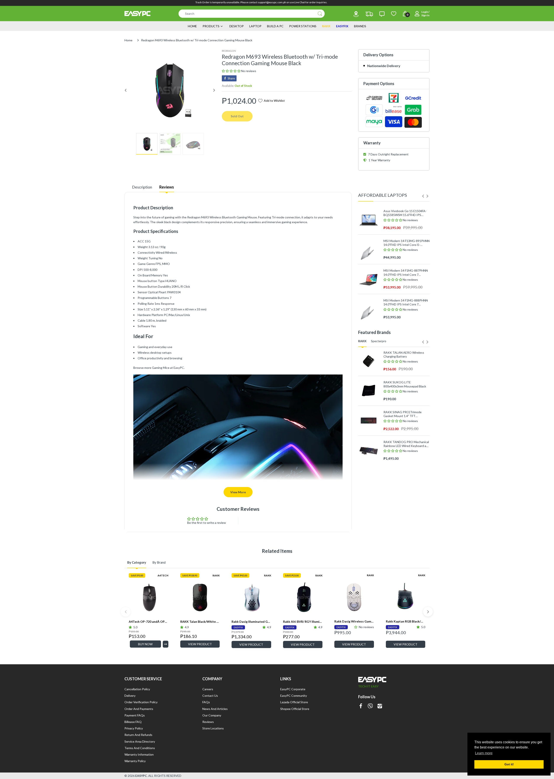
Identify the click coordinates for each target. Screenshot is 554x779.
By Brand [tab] (159, 562)
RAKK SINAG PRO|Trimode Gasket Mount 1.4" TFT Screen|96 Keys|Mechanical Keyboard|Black (402, 414)
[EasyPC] (137, 13)
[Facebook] (360, 706)
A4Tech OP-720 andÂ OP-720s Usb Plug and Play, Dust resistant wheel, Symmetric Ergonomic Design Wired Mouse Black (148, 621)
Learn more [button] (484, 753)
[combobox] (252, 14)
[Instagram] (379, 706)
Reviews (166, 187)
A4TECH (163, 575)
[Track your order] (369, 14)
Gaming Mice (160, 367)
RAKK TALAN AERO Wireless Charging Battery (403, 354)
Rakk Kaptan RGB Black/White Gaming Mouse (405, 621)
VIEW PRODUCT (200, 644)
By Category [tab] (136, 562)
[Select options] (165, 644)
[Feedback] (382, 14)
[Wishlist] (393, 13)
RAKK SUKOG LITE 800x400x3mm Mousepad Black (404, 384)
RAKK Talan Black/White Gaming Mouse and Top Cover (200, 621)
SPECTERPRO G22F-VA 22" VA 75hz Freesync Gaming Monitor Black (404, 465)
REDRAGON (229, 50)
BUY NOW (145, 644)
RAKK (216, 575)
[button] (231, 71)
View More (238, 492)
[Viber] (370, 706)
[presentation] (423, 196)
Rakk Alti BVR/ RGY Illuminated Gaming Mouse (303, 621)
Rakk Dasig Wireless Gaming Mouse (354, 621)
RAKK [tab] (362, 341)
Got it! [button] (509, 764)
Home (128, 40)
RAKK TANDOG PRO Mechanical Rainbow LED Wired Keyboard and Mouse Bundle (406, 444)
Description (142, 187)
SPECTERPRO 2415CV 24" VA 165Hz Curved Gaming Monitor (404, 494)
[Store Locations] (356, 14)
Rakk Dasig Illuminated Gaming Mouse (251, 621)
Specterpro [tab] (378, 341)
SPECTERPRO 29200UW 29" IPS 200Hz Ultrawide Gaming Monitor (405, 524)
